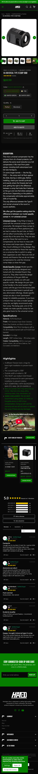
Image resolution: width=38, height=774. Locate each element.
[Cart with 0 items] (34, 7)
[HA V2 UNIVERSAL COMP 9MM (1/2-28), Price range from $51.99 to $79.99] (26, 453)
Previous (3, 37)
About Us (4, 720)
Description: (8, 154)
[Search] (27, 7)
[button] (31, 555)
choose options (11, 475)
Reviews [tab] (6, 527)
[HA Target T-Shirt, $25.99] (11, 453)
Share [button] (6, 555)
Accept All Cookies (10, 770)
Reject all (17, 765)
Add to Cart (20, 121)
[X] (15, 710)
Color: (13, 87)
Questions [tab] (17, 527)
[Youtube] (23, 710)
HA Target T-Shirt (10, 467)
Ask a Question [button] (20, 521)
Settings (7, 765)
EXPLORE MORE (30, 437)
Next (34, 37)
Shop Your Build (5, 725)
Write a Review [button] (19, 516)
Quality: (7, 103)
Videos (3, 728)
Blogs (3, 723)
